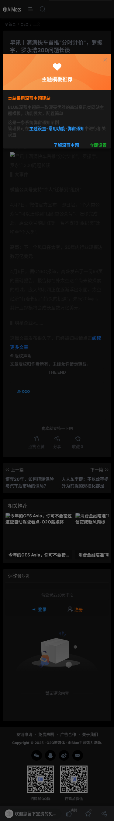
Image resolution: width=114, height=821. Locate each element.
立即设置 (98, 145)
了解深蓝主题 (66, 145)
